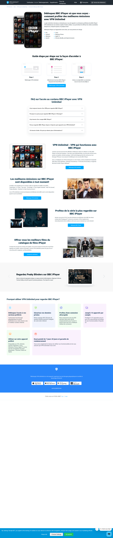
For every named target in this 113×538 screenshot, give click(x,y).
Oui (62, 396)
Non (66, 396)
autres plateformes (56, 388)
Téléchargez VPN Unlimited (56, 85)
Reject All (44, 534)
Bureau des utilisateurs (99, 2)
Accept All (69, 534)
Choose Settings (56, 534)
